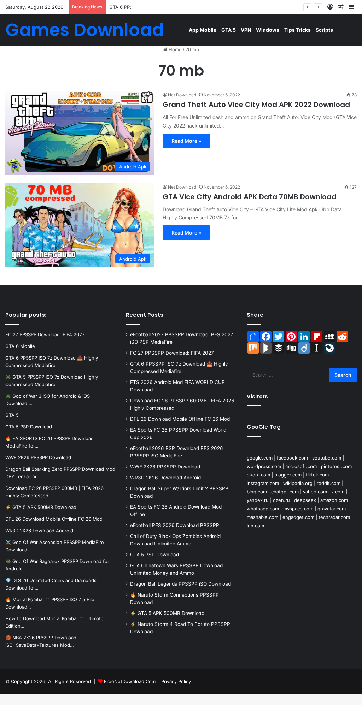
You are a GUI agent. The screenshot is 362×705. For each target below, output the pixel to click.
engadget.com (298, 517)
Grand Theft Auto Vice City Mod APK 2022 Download (256, 104)
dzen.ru (281, 500)
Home (174, 49)
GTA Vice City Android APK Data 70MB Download (250, 197)
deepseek (305, 500)
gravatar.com (331, 508)
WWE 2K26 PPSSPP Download (165, 466)
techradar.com (334, 517)
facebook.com (292, 458)
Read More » (186, 141)
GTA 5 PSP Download (154, 554)
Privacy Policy (176, 681)
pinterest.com (336, 466)
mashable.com (262, 517)
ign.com (255, 525)
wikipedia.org (298, 483)
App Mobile (202, 30)
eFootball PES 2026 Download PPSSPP (174, 525)
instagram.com (263, 483)
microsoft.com (301, 466)
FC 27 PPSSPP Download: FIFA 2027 (172, 353)
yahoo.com (315, 491)
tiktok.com (317, 475)
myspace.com (298, 508)
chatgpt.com (285, 491)
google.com (260, 458)
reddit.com (328, 483)
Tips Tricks (297, 30)
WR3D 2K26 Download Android (165, 477)
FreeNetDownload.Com (130, 681)
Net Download (182, 94)
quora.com (258, 475)
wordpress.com (264, 466)
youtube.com (326, 458)
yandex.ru (258, 500)
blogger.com (288, 475)
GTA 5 (228, 30)
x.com (337, 491)
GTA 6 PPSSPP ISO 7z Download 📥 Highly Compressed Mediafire (181, 7)
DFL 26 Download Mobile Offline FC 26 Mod (180, 419)
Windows (267, 30)
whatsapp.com (263, 508)
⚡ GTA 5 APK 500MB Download (167, 613)
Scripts (324, 30)
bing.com (257, 491)
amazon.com (334, 500)
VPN (246, 30)
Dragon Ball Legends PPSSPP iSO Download (180, 584)
